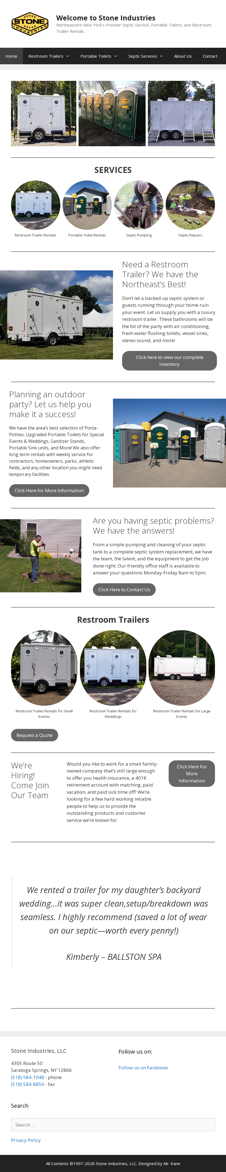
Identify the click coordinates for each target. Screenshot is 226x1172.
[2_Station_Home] (44, 668)
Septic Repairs (190, 235)
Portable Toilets (95, 56)
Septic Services (142, 56)
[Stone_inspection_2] (138, 205)
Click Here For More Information (192, 773)
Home (11, 56)
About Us (183, 56)
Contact (210, 56)
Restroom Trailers (45, 56)
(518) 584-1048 (27, 1077)
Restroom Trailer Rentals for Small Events (44, 713)
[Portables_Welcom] (87, 205)
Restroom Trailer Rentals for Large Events (182, 713)
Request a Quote (35, 735)
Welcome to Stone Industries (105, 17)
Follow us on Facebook (143, 1067)
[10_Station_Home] (182, 668)
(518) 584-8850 (27, 1084)
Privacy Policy (26, 1140)
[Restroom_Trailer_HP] (35, 205)
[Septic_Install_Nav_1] (190, 205)
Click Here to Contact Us (124, 589)
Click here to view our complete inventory (169, 360)
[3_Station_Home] (113, 668)
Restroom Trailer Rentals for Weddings (113, 713)
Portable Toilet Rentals (87, 235)
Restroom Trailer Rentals (35, 235)
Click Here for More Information (49, 490)
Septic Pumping (139, 235)
